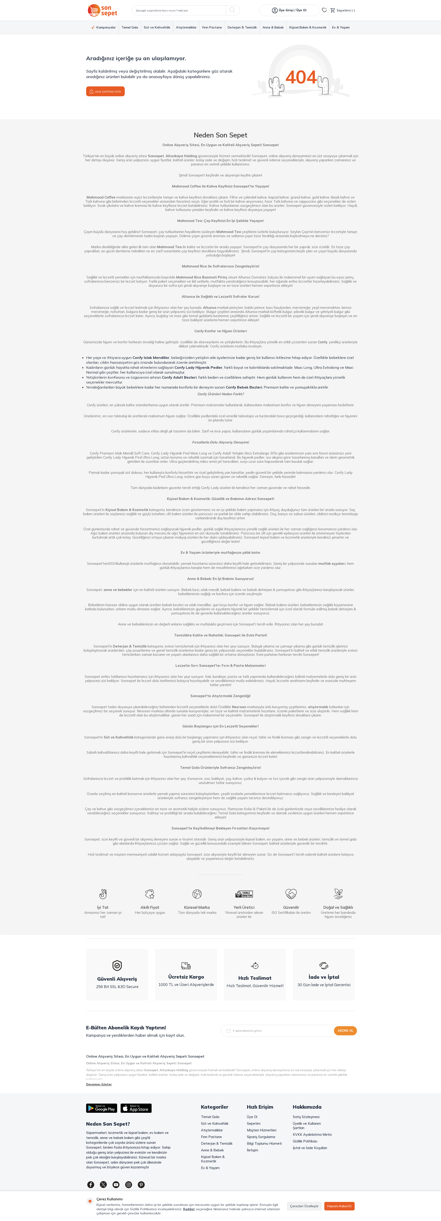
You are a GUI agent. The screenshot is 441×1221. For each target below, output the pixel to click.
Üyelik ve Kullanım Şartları (307, 1125)
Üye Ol (252, 1117)
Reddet (189, 1209)
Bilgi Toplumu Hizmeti (264, 1143)
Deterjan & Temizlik (242, 27)
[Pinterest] (141, 1184)
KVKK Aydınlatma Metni (312, 1134)
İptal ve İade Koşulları (310, 1148)
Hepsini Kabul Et (339, 1206)
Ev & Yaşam (341, 27)
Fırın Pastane (212, 27)
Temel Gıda (130, 27)
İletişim (252, 1150)
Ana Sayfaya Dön (107, 91)
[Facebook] (90, 1184)
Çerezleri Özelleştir (304, 1206)
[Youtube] (116, 1184)
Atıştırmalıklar (186, 27)
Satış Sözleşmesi (306, 1117)
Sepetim (253, 1123)
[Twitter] (103, 1184)
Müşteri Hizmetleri (261, 1130)
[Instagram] (128, 1184)
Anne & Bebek (273, 27)
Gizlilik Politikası (305, 1141)
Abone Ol (345, 1030)
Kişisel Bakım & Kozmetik (307, 27)
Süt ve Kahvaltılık (157, 27)
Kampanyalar (106, 27)
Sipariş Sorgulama (261, 1137)
